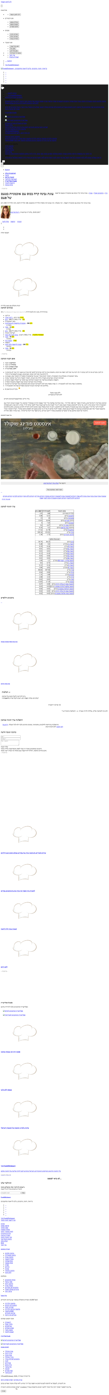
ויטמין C (71, 563)
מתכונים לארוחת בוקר (12, 1359)
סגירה (3, 1391)
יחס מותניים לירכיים (11, 138)
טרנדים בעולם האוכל (12, 103)
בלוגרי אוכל (8, 1324)
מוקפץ (50, 101)
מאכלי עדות (28, 107)
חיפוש (7, 170)
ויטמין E (71, 565)
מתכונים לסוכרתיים (25, 103)
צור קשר (12, 55)
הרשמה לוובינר (10, 183)
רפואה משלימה (57, 154)
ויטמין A (71, 544)
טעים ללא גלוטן (86, 157)
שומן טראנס (65, 527)
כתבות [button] (11, 150)
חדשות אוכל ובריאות (12, 154)
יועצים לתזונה (9, 1332)
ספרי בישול (20, 107)
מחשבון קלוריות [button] (20, 129)
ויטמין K (71, 567)
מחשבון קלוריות (52, 138)
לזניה (6, 1361)
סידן (72, 570)
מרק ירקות (8, 1353)
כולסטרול (70, 530)
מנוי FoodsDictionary (12, 65)
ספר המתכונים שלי (87, 107)
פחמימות (71, 518)
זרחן (72, 577)
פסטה (41, 101)
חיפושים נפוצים (5, 1347)
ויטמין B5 (70, 556)
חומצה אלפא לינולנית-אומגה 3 (64, 586)
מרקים (13, 101)
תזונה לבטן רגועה (54, 157)
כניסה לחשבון (11, 93)
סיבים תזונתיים (69, 534)
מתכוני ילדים (20, 101)
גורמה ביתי (8, 157)
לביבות (7, 1369)
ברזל (72, 572)
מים (6, 319)
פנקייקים (8, 1363)
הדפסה (13, 221)
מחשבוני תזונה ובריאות (12, 136)
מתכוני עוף (35, 101)
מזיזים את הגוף (32, 157)
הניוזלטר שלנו (6, 1183)
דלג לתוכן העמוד (6, 2)
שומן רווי (66, 525)
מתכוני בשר (28, 101)
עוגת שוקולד (9, 1351)
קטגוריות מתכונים (5, 1249)
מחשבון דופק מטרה (24, 138)
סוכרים (67, 520)
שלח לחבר (5, 221)
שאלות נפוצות (5, 1229)
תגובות (19, 221)
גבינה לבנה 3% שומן (11, 335)
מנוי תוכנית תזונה (6, 1237)
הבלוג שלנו (4, 1241)
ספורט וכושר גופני (46, 154)
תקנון (2, 1231)
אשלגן (72, 582)
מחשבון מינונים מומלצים (33, 140)
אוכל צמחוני (73, 101)
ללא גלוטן (8, 1272)
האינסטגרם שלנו (10, 173)
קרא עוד (5, 725)
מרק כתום (8, 1365)
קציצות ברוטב (9, 177)
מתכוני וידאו (77, 107)
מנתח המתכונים (99, 107)
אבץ (72, 579)
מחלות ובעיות (67, 154)
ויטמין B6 (70, 558)
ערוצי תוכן (8, 152)
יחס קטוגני (59, 727)
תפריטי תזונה (43, 127)
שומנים (71, 523)
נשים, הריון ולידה (34, 154)
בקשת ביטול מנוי (6, 1239)
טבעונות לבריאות (75, 157)
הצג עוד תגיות (6, 499)
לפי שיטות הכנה (10, 109)
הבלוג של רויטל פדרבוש (51, 483)
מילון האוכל (9, 125)
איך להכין (88, 154)
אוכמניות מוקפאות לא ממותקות (15, 323)
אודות (3, 1224)
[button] (11, 97)
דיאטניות (8, 1322)
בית (106, 193)
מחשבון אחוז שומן (19, 140)
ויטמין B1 (70, 549)
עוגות (90, 193)
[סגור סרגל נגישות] (2, 6)
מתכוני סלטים (101, 101)
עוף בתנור (8, 1367)
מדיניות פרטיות (6, 1233)
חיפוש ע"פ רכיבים (22, 127)
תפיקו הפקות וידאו (7, 1380)
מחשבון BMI (9, 140)
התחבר (8, 61)
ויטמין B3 (70, 553)
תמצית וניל (8, 340)
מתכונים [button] (19, 97)
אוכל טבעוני (9, 1263)
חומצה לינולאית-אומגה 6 (66, 589)
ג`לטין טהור (9, 317)
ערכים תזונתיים (34, 127)
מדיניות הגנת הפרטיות (8, 1389)
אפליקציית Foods (10, 112)
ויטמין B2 (70, 551)
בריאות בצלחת (96, 157)
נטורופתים (8, 1326)
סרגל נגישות (9, 185)
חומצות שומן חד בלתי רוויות (65, 591)
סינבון (7, 175)
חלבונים (71, 516)
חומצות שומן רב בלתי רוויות (65, 584)
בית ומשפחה (81, 154)
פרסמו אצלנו (5, 1226)
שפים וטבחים (9, 1328)
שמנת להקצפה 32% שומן (13, 344)
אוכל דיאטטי (44, 107)
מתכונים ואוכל (98, 193)
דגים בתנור (8, 1372)
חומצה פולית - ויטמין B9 (66, 560)
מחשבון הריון (9, 146)
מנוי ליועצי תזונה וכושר (8, 1220)
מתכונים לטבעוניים (63, 101)
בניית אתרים (18, 1380)
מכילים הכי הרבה (10, 127)
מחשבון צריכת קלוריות (49, 140)
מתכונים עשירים (67, 107)
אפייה (54, 101)
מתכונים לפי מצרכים (55, 107)
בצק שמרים (9, 1370)
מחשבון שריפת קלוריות (38, 138)
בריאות (74, 154)
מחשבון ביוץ (9, 148)
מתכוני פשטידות (91, 101)
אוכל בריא (35, 107)
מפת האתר (4, 1227)
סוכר (6, 327)
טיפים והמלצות (24, 154)
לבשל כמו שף (64, 157)
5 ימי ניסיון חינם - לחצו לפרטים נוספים (17, 133)
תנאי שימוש (9, 1231)
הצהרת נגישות (14, 57)
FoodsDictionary (6, 1197)
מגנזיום (71, 574)
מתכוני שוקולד (9, 1270)
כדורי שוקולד (9, 1357)
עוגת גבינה (8, 1355)
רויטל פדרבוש (14, 212)
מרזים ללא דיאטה (43, 157)
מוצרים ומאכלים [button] (21, 123)
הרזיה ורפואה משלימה (19, 157)
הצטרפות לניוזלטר (11, 179)
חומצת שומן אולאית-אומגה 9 (64, 593)
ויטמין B (71, 546)
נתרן (72, 532)
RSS (2, 1243)
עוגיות (46, 101)
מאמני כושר (9, 1330)
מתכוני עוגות (81, 101)
